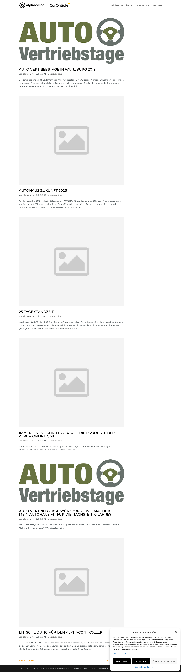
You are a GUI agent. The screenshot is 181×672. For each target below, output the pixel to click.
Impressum (75, 668)
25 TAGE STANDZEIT (36, 312)
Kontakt (157, 5)
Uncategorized (55, 74)
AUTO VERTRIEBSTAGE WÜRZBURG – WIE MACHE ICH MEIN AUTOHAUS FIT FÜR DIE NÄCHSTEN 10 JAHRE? (66, 513)
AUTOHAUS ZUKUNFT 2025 (43, 190)
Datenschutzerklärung (144, 667)
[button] (175, 632)
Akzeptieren (122, 661)
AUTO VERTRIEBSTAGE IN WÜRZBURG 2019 (57, 69)
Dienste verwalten (121, 654)
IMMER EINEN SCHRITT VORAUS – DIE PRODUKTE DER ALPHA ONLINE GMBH (67, 434)
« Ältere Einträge (27, 660)
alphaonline (28, 74)
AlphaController (120, 5)
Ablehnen (141, 661)
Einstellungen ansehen (164, 661)
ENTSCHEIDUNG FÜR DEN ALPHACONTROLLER (60, 632)
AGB (85, 668)
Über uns (141, 5)
